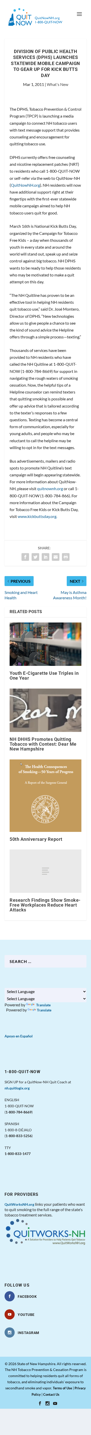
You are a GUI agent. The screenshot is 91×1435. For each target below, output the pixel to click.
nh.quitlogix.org (17, 1088)
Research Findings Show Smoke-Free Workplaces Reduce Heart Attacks (45, 904)
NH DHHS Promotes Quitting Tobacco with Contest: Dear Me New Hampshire (43, 744)
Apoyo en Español (19, 1036)
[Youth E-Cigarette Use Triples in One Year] (45, 644)
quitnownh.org (50, 488)
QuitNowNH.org (25, 185)
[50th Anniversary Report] (45, 795)
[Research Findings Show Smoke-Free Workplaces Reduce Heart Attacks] (45, 871)
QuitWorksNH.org (19, 1204)
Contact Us (51, 1394)
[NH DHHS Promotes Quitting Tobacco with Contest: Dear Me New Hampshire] (45, 710)
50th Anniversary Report (36, 839)
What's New (57, 84)
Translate (43, 1005)
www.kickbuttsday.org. (37, 516)
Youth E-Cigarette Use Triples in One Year (44, 675)
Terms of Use (62, 1388)
